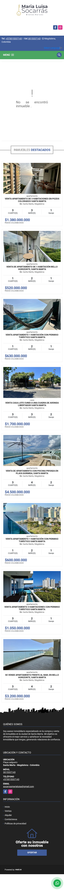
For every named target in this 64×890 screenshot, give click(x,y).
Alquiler (8, 815)
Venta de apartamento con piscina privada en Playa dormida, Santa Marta (32, 472)
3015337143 (34, 38)
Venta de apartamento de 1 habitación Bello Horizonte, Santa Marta (32, 267)
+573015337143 (14, 38)
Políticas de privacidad (15, 823)
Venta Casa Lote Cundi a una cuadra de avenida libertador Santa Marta (32, 404)
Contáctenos (11, 819)
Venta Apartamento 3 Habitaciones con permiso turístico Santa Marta (32, 608)
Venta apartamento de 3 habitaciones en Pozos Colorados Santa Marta (32, 199)
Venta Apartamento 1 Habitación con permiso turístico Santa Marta (32, 335)
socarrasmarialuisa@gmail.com (18, 786)
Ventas (8, 811)
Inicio (7, 807)
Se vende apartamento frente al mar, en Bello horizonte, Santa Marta (32, 676)
